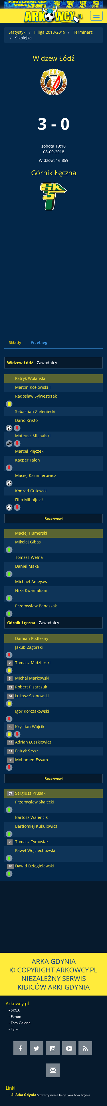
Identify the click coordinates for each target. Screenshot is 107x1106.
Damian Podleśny (31, 638)
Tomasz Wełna (29, 557)
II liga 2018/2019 (49, 32)
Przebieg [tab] (39, 342)
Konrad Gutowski (31, 490)
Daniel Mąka (27, 566)
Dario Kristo (26, 420)
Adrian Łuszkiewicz (33, 742)
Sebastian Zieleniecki (35, 411)
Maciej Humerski (31, 533)
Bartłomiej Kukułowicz (36, 826)
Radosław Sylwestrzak (36, 396)
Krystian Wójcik (29, 726)
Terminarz (83, 32)
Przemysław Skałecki (34, 802)
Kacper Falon (27, 460)
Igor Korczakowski (32, 711)
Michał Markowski (32, 678)
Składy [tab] (15, 342)
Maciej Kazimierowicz (35, 475)
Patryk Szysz (26, 751)
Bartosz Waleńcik (31, 817)
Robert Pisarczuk (31, 687)
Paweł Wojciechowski (35, 850)
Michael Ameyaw (31, 581)
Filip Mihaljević (29, 499)
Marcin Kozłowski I (33, 387)
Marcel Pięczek (29, 451)
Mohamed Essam (31, 759)
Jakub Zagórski (29, 647)
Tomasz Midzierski (33, 662)
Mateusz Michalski (33, 435)
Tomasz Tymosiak (32, 841)
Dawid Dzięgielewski (34, 866)
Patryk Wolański (30, 378)
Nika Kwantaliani (31, 590)
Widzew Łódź (53, 58)
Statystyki (18, 32)
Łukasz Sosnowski (32, 695)
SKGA (15, 1010)
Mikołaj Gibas (28, 542)
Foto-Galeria (21, 1022)
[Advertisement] (53, 270)
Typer (15, 1029)
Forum (16, 1016)
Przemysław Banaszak (36, 606)
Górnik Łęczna (53, 172)
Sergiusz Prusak (30, 793)
